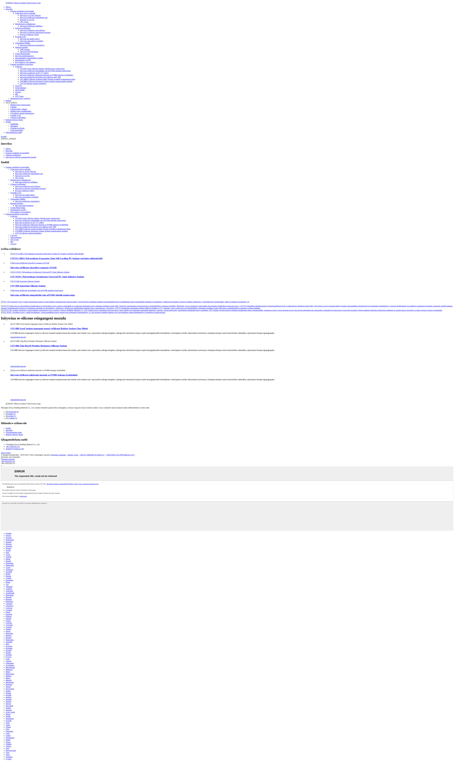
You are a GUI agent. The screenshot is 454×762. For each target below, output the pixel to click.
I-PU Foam (24, 22)
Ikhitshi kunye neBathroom (25, 24)
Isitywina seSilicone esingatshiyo (32, 45)
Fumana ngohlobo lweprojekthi (22, 11)
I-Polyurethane (20, 88)
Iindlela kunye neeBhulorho (20, 111)
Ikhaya (8, 7)
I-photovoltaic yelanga (18, 109)
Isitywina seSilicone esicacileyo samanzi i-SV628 (33, 267)
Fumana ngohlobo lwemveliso (21, 64)
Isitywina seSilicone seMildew (31, 26)
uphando (13, 337)
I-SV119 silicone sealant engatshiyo (33, 84)
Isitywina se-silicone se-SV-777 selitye (34, 73)
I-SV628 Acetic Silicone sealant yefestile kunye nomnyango (42, 69)
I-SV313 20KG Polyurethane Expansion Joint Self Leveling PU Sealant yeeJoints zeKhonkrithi (56, 258)
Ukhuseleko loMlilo (22, 43)
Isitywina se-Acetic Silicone (30, 15)
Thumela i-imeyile (8, 459)
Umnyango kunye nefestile (25, 13)
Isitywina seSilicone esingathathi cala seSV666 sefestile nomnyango (45, 71)
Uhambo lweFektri (17, 128)
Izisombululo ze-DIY (23, 60)
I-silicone (18, 67)
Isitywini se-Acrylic (27, 20)
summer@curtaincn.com (15, 449)
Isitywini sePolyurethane (29, 52)
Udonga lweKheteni (22, 28)
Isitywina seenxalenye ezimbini (31, 41)
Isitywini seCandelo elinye (30, 39)
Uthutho (13, 107)
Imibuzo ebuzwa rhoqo (14, 120)
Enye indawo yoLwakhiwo (25, 62)
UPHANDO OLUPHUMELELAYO (120, 455)
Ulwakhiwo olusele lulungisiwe (22, 113)
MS (16, 94)
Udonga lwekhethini (18, 118)
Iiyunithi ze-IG (20, 37)
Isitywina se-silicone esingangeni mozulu (35, 32)
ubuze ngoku (6, 453)
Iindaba (8, 101)
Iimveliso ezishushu (58, 455)
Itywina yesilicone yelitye (29, 35)
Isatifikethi (14, 124)
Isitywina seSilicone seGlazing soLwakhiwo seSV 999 (40, 77)
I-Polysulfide (20, 90)
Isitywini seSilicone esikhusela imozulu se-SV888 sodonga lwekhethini (46, 75)
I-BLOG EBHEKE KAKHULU (92, 455)
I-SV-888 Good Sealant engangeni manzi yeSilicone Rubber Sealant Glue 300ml (49, 328)
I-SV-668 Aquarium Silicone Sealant (28, 286)
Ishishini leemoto (21, 47)
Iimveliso (9, 9)
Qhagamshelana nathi (14, 132)
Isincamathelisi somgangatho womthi (29, 58)
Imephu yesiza (73, 455)
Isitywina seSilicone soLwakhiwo (32, 30)
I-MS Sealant (25, 49)
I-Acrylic (18, 86)
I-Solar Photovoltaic (22, 54)
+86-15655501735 (13, 447)
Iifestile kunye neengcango (20, 105)
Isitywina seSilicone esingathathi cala (34, 18)
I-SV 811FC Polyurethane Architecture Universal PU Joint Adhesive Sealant (47, 276)
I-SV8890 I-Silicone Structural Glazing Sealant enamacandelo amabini (46, 81)
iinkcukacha (21, 337)
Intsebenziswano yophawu (20, 98)
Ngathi (8, 122)
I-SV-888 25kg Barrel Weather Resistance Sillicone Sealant (38, 346)
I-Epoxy (18, 92)
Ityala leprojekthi (16, 130)
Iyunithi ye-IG (15, 115)
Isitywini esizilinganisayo (24, 56)
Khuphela (14, 126)
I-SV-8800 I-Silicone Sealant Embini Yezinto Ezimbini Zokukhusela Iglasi (47, 79)
